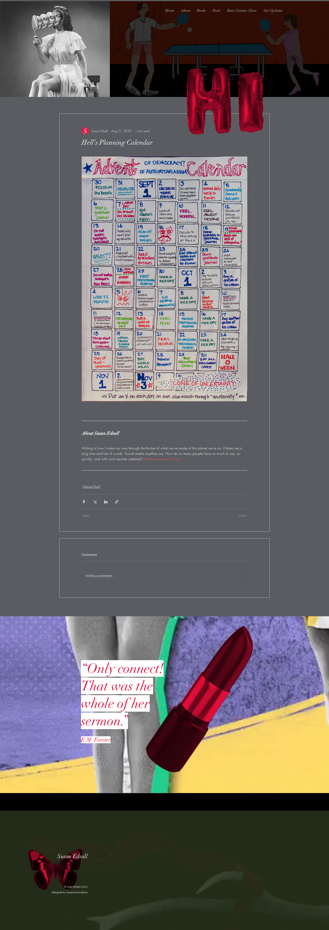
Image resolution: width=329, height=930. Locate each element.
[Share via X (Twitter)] (95, 502)
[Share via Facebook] (84, 502)
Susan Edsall (68, 11)
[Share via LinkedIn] (106, 502)
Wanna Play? (91, 486)
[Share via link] (117, 502)
